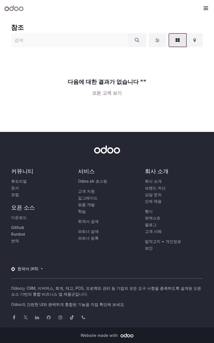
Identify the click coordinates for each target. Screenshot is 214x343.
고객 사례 (153, 231)
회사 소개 (153, 181)
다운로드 (19, 217)
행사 (149, 211)
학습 (82, 211)
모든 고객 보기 (107, 93)
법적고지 (152, 241)
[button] (205, 8)
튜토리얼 (19, 181)
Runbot (18, 234)
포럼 (15, 194)
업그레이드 (88, 197)
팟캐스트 (152, 218)
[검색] (137, 40)
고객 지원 (86, 191)
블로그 (151, 224)
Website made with (100, 335)
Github (17, 227)
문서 (15, 187)
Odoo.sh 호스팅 (92, 181)
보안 (149, 248)
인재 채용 (153, 201)
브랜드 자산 (155, 187)
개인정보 (173, 241)
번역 (15, 240)
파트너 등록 (88, 238)
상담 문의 (153, 194)
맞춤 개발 (86, 204)
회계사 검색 (88, 221)
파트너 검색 (88, 231)
